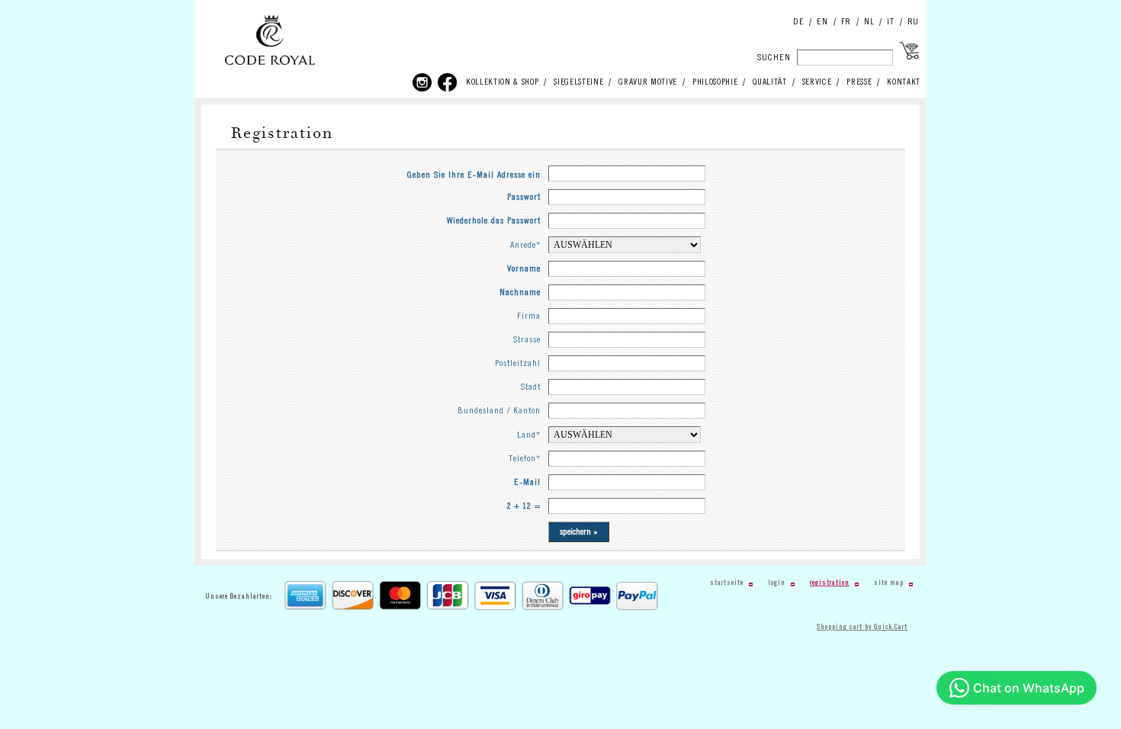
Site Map (889, 583)
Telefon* (525, 458)
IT (890, 21)
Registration (830, 583)
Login (776, 583)
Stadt (531, 387)
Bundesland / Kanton (499, 410)
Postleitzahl (518, 363)
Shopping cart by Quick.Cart (862, 627)
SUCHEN (774, 57)
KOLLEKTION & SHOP (502, 82)
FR (846, 21)
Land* (529, 435)
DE (798, 21)
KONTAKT (903, 82)
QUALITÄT (769, 82)
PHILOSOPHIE (714, 82)
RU (913, 21)
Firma (529, 316)
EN (822, 21)
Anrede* (525, 245)
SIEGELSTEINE (578, 82)
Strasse (527, 339)
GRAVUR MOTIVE (647, 82)
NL (869, 21)
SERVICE (817, 82)
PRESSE (859, 82)
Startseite (727, 583)
